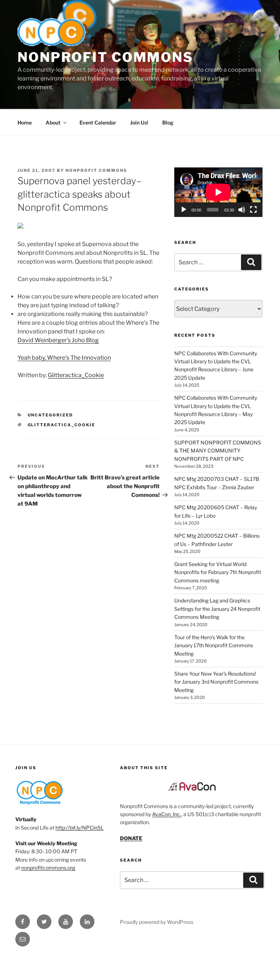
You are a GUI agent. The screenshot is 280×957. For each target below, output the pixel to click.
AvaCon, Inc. (166, 814)
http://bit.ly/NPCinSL (79, 827)
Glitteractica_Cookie (76, 375)
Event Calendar (97, 122)
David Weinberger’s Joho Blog (58, 340)
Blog (168, 122)
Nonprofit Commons (105, 57)
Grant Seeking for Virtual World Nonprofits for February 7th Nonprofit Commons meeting (217, 572)
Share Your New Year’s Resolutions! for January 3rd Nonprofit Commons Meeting (216, 682)
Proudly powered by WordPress (156, 922)
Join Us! (139, 122)
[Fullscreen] (253, 209)
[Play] (183, 209)
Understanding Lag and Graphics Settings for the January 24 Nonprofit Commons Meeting (217, 608)
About (53, 122)
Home (25, 122)
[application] (218, 192)
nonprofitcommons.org (48, 868)
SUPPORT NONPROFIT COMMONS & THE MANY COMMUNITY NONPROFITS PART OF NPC (217, 450)
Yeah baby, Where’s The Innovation (64, 357)
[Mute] (241, 209)
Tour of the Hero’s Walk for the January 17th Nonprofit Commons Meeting (213, 645)
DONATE (131, 838)
